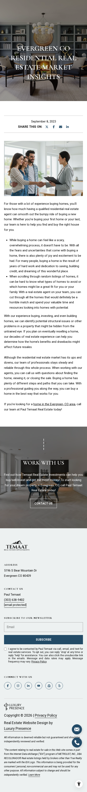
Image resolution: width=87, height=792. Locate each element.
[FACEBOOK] (7, 685)
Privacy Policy (39, 661)
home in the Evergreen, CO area (54, 404)
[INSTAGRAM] (18, 685)
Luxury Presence (17, 728)
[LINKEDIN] (28, 685)
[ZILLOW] (49, 685)
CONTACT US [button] (43, 503)
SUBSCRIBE (43, 639)
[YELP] (59, 685)
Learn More (34, 774)
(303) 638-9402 (14, 600)
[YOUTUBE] (38, 685)
